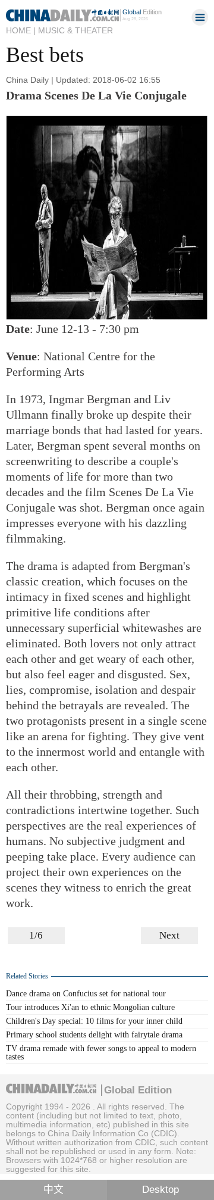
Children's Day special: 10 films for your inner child (94, 1021)
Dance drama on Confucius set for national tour (86, 993)
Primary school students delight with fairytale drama (94, 1034)
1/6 (36, 935)
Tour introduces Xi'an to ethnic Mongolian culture (90, 1007)
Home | (21, 30)
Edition (142, 11)
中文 (53, 1189)
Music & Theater (75, 30)
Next (169, 935)
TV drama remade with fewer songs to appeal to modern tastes (101, 1052)
